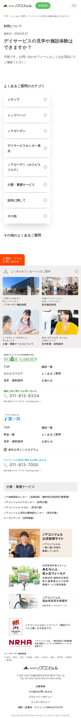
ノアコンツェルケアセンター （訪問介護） (27, 502)
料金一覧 (9, 434)
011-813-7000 (24, 464)
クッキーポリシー (40, 702)
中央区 (8, 657)
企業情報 (40, 686)
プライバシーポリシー (40, 697)
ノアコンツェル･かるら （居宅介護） (24, 507)
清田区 (69, 657)
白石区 (45, 657)
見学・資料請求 (13, 380)
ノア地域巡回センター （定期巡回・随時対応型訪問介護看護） (37, 496)
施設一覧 (47, 366)
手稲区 (30, 657)
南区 (53, 657)
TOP (7, 366)
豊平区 (60, 657)
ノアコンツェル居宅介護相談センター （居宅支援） (31, 512)
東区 (37, 657)
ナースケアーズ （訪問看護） (19, 518)
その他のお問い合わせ (40, 691)
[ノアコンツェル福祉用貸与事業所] (40, 601)
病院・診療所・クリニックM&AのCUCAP (40, 707)
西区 (15, 657)
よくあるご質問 (51, 373)
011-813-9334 (24, 395)
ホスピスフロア (13, 373)
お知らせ (47, 380)
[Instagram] (27, 417)
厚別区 (9, 660)
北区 (22, 657)
